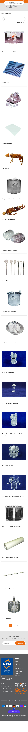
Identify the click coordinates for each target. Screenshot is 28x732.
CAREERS (17, 675)
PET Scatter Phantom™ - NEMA (10, 557)
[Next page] (17, 625)
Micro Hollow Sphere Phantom (10, 403)
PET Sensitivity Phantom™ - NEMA (11, 588)
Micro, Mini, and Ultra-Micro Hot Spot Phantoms (12, 434)
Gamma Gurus (9, 715)
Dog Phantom (5, 168)
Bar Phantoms (5, 82)
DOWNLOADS (18, 671)
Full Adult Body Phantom (8, 219)
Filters (6, 19)
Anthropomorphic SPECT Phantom (11, 51)
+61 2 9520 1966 (7, 688)
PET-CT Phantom (6, 618)
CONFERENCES (18, 668)
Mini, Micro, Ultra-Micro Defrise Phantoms (13, 496)
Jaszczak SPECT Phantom (9, 311)
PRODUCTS (18, 663)
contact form (9, 691)
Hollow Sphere (6, 280)
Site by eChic (17, 715)
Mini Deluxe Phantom (7, 465)
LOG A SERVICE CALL (14, 1)
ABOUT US (17, 664)
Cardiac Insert (5, 113)
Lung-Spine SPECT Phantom (9, 342)
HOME (16, 661)
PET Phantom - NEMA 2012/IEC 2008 (11, 526)
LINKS (16, 670)
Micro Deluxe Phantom (8, 372)
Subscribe (20, 643)
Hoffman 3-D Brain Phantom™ (10, 250)
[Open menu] (3, 6)
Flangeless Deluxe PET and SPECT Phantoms (13, 199)
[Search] (21, 6)
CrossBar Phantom (7, 143)
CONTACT (17, 673)
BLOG (16, 666)
